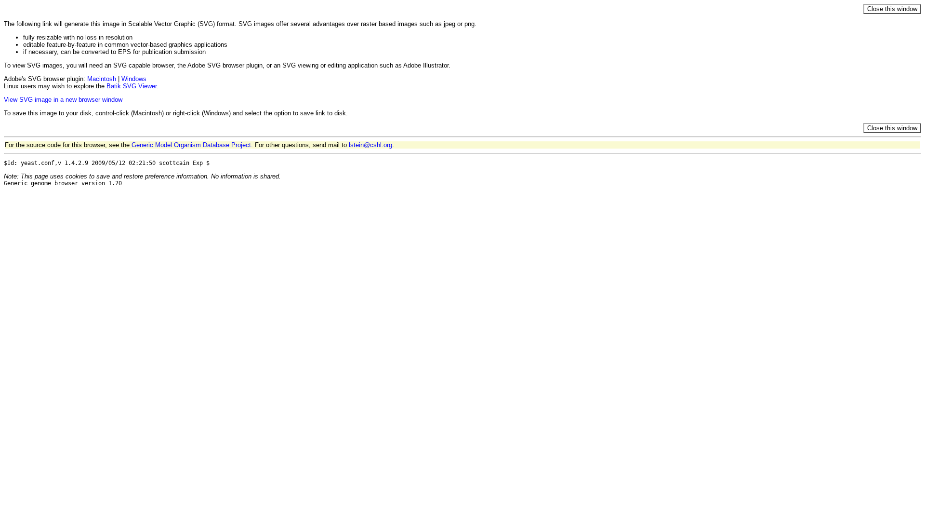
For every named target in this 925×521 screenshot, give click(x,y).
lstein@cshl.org (370, 145)
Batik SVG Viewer (131, 86)
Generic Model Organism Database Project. (192, 145)
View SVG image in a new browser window (63, 99)
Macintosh (101, 78)
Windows (133, 78)
